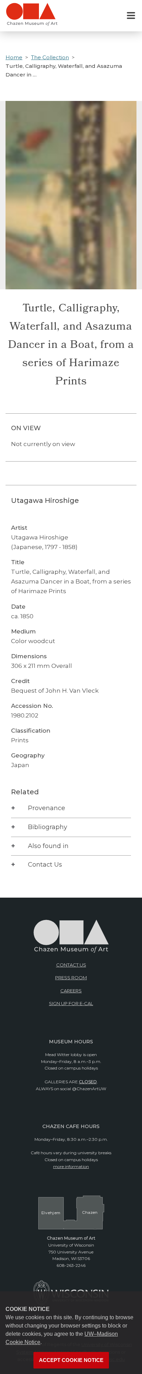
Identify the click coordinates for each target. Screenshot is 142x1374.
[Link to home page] (32, 17)
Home (14, 57)
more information (71, 1166)
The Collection (50, 57)
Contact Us (45, 864)
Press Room (71, 977)
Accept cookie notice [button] (71, 1360)
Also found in (48, 846)
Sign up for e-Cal (71, 1003)
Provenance (46, 808)
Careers (71, 990)
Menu (131, 16)
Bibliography (47, 827)
